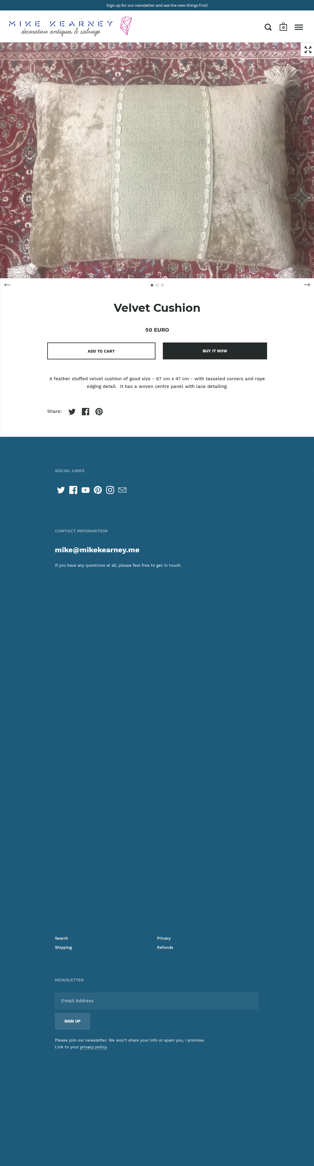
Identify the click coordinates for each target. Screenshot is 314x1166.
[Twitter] (61, 490)
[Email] (122, 490)
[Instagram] (110, 490)
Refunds (165, 947)
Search (61, 938)
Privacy (164, 938)
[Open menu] (299, 27)
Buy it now (215, 351)
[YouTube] (86, 490)
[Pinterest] (98, 490)
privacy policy (93, 1047)
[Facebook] (73, 490)
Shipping (63, 947)
